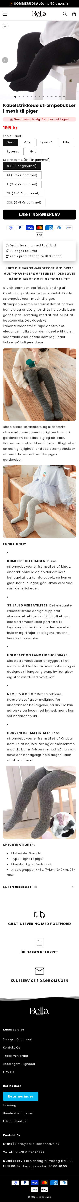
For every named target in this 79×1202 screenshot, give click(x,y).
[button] (65, 14)
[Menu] (5, 14)
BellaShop (45, 1197)
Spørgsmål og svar (17, 1039)
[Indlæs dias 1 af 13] (64, 97)
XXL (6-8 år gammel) (24, 202)
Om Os (8, 1072)
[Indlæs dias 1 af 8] (44, 97)
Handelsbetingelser (18, 1113)
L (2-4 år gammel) (22, 184)
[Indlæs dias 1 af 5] (32, 97)
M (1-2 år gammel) (22, 175)
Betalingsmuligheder (19, 1064)
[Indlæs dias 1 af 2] (19, 97)
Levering (9, 1105)
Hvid (33, 151)
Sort (10, 142)
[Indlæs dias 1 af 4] (28, 97)
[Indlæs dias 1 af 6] (36, 97)
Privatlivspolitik (14, 1121)
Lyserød (13, 151)
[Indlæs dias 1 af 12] (60, 97)
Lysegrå (47, 142)
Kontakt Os (11, 1047)
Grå (27, 142)
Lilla (66, 142)
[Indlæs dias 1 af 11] (56, 97)
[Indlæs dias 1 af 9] (48, 97)
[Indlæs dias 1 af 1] (15, 97)
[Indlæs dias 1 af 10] (52, 97)
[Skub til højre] (74, 60)
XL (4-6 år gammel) (23, 193)
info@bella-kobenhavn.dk (38, 1144)
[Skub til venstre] (5, 60)
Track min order (15, 1056)
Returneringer (20, 1096)
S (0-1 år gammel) (22, 166)
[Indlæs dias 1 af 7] (40, 97)
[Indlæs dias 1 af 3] (23, 97)
